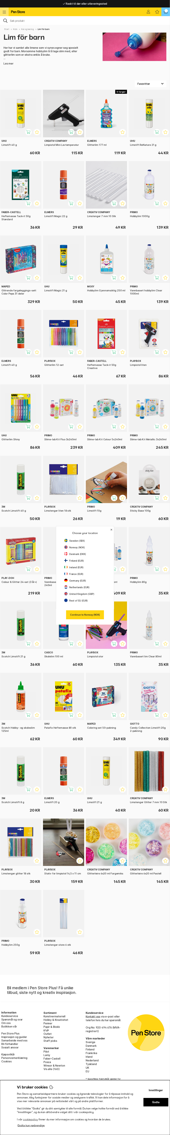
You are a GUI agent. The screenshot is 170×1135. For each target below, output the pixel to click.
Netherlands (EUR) (79, 587)
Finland (90, 1049)
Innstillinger (156, 1090)
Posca (47, 1062)
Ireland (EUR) (76, 567)
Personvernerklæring (14, 1058)
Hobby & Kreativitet (55, 1019)
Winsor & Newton (54, 1065)
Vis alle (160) (51, 1069)
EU (87, 1071)
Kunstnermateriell (54, 1016)
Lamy (46, 1055)
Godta (156, 1102)
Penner (47, 1023)
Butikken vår (9, 1026)
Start (6, 29)
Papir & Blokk (51, 1026)
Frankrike (91, 1053)
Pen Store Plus (10, 1033)
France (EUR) (76, 574)
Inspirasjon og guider (14, 1037)
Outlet (47, 1033)
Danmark (91, 1045)
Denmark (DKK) (77, 554)
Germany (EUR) (77, 580)
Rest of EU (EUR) (78, 600)
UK (87, 1067)
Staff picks (50, 1040)
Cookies (6, 1061)
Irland (89, 1056)
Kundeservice (9, 1016)
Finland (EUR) (76, 560)
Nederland (92, 1060)
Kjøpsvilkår (8, 1054)
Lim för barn (43, 29)
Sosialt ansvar (10, 1047)
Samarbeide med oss (14, 1040)
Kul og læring (27, 29)
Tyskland (91, 1064)
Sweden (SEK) (77, 540)
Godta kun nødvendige (31, 1125)
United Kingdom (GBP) (81, 594)
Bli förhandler (9, 1044)
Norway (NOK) (77, 547)
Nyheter (48, 1037)
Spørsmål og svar (12, 1019)
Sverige (90, 1042)
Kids (15, 29)
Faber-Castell (51, 1058)
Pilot (46, 1051)
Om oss (6, 1023)
